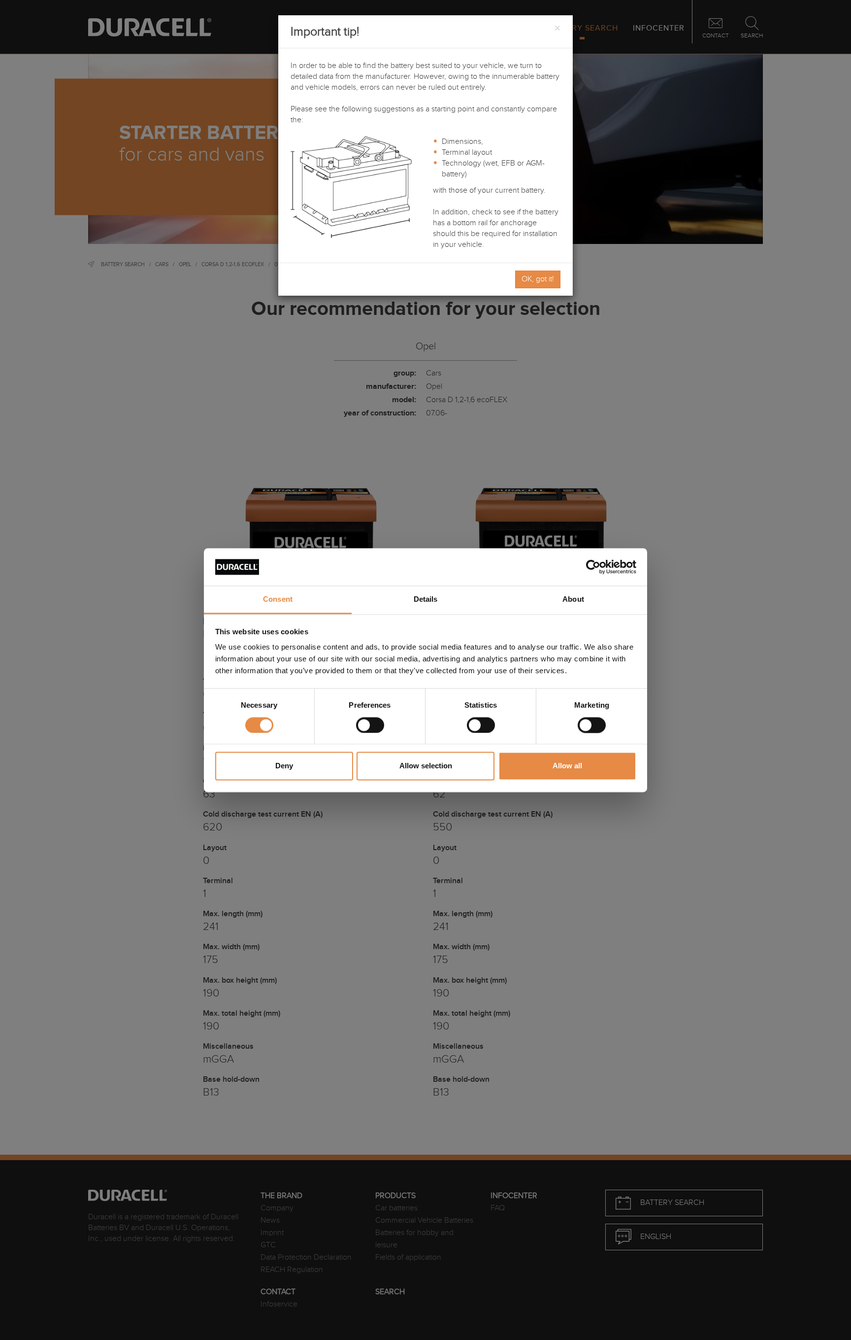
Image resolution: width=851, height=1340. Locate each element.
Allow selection (425, 766)
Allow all (567, 766)
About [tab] (573, 599)
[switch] (370, 725)
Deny (284, 766)
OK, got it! (538, 279)
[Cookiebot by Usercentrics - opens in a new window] (593, 566)
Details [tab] (426, 599)
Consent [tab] (278, 599)
